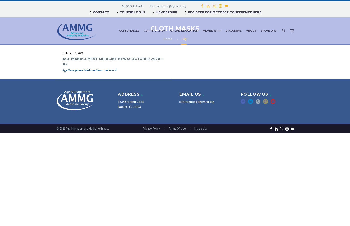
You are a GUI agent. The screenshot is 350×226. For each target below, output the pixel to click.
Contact (101, 12)
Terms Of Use (177, 128)
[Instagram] (220, 6)
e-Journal (234, 30)
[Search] (283, 30)
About (251, 30)
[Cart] (292, 30)
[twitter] (258, 103)
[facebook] (243, 103)
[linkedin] (250, 103)
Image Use (201, 128)
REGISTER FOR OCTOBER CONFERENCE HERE (224, 12)
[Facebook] (202, 6)
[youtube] (273, 103)
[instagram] (265, 103)
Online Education (184, 30)
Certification (155, 30)
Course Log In (132, 12)
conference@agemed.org (170, 6)
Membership (166, 12)
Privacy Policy (151, 128)
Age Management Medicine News (83, 70)
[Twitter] (214, 6)
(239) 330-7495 (134, 6)
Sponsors (268, 30)
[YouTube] (226, 6)
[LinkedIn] (208, 6)
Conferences (129, 30)
